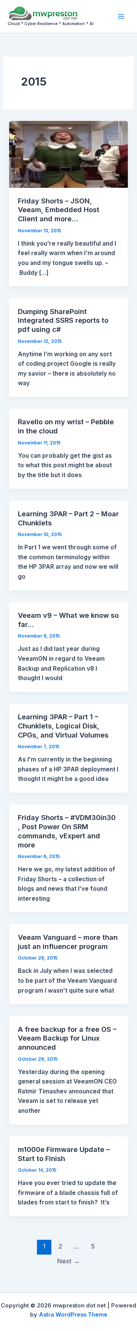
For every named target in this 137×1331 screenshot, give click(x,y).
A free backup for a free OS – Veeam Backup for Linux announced (67, 1038)
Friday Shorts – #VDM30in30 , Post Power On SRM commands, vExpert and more (67, 831)
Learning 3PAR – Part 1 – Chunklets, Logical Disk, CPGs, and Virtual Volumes (63, 725)
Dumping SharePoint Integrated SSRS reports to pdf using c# (63, 320)
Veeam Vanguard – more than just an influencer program (68, 941)
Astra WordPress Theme (73, 1314)
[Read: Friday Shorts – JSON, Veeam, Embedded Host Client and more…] (68, 153)
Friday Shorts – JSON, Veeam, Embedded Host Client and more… (58, 210)
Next (68, 1261)
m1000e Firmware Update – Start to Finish (64, 1154)
